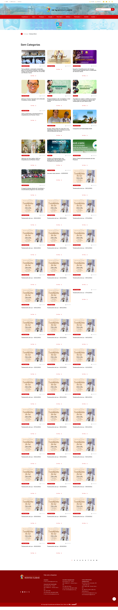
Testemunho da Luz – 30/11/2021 (82, 188)
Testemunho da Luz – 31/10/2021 (57, 487)
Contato (93, 17)
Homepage (25, 33)
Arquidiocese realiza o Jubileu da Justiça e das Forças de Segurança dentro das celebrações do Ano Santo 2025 (84, 100)
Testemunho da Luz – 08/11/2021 (82, 397)
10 (96, 560)
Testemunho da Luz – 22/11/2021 (31, 278)
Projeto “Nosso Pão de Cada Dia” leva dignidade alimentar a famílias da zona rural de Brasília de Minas (58, 130)
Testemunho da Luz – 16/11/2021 (31, 337)
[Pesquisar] (112, 9)
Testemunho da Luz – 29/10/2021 (31, 516)
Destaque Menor (26, 66)
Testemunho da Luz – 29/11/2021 (31, 218)
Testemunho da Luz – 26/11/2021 (31, 248)
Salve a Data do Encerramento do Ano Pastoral (84, 159)
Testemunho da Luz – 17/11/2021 (82, 292)
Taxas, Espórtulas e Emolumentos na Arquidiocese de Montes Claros (32, 114)
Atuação (50, 17)
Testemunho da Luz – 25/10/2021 (57, 546)
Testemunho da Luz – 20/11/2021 (82, 278)
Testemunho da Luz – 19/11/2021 (31, 308)
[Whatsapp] (26, 592)
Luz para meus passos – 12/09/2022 (57, 173)
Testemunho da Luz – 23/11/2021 (82, 248)
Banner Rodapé (77, 125)
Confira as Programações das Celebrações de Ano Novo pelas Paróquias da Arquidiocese (56, 160)
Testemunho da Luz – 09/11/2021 (57, 397)
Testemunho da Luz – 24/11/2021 (57, 248)
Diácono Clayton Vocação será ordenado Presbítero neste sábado (33, 99)
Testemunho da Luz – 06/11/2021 (57, 427)
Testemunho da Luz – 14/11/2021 (82, 337)
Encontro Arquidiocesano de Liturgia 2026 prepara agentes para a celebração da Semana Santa (84, 70)
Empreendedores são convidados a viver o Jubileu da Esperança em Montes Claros (58, 100)
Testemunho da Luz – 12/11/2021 (57, 367)
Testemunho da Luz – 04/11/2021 (31, 457)
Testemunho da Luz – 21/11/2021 (57, 278)
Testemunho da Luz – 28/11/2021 (57, 218)
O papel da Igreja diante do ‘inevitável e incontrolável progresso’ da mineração (32, 189)
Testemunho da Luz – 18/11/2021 (57, 308)
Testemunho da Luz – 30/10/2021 (82, 487)
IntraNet (86, 17)
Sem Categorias (51, 66)
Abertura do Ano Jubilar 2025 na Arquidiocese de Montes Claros (30, 159)
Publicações (77, 17)
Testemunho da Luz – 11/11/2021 (82, 367)
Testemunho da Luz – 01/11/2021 (31, 487)
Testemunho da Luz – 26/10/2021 (31, 546)
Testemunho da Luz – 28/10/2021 (57, 516)
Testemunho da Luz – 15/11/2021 (57, 337)
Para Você (59, 17)
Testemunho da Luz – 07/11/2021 (31, 427)
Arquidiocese (25, 17)
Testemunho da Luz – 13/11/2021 (31, 367)
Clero (33, 17)
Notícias (68, 17)
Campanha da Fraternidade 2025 (82, 129)
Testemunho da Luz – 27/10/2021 (82, 516)
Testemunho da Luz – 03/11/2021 (57, 457)
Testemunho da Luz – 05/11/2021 (82, 427)
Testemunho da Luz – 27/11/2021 (82, 218)
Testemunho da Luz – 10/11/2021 (31, 397)
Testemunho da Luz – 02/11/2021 (82, 457)
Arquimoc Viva (25, 185)
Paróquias (41, 17)
